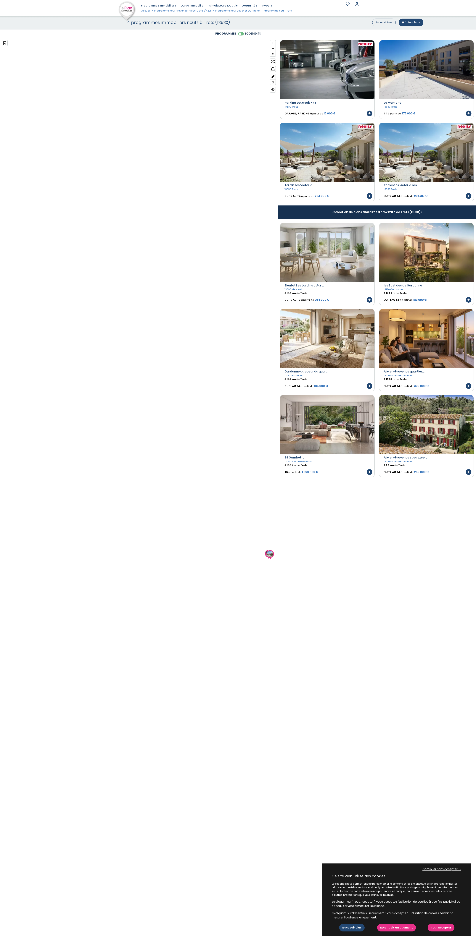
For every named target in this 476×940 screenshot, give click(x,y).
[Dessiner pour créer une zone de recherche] (273, 76)
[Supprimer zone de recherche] (273, 82)
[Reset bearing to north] (273, 53)
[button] (356, 4)
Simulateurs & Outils (223, 5)
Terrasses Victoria (298, 185)
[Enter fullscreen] (273, 61)
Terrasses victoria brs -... (402, 185)
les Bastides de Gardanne (403, 285)
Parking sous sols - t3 (300, 103)
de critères (385, 22)
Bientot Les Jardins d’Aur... (304, 285)
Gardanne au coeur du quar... (306, 371)
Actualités (249, 5)
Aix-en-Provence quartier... (404, 371)
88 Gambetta (294, 457)
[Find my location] (273, 89)
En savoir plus (351, 927)
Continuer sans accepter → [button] (441, 869)
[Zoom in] (273, 43)
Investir (267, 5)
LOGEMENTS (253, 33)
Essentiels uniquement (396, 927)
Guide (193, 5)
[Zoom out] (273, 48)
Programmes (158, 5)
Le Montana (392, 103)
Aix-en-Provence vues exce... (405, 457)
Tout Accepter (441, 927)
